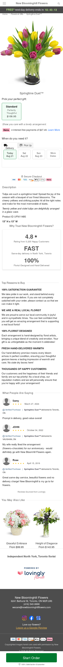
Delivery (10, 147)
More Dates (53, 154)
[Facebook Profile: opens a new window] (31, 618)
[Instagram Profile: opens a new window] (24, 618)
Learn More (54, 129)
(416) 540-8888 (32, 604)
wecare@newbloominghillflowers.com (31, 607)
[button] (56, 660)
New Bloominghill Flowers (32, 3)
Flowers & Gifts (17, 14)
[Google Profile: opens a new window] (38, 618)
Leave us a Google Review (31, 628)
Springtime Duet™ (32, 409)
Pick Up (28, 145)
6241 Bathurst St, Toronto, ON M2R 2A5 (31, 601)
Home (5, 14)
